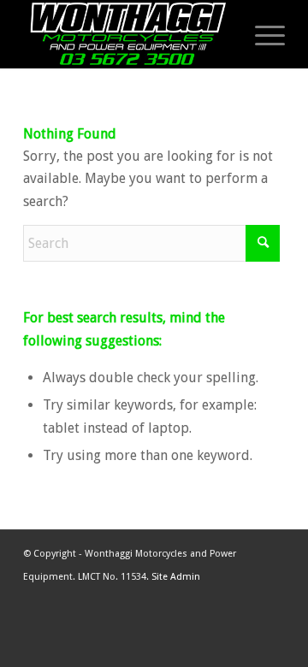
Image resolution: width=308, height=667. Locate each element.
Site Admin (175, 576)
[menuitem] (257, 34)
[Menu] (261, 34)
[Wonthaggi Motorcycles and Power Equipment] (128, 34)
